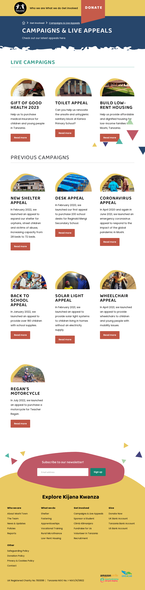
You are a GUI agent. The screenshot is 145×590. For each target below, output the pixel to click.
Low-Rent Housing (51, 538)
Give (111, 508)
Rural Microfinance (51, 533)
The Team (13, 518)
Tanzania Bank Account (122, 523)
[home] (24, 23)
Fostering (46, 518)
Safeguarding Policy (18, 550)
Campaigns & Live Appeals (88, 513)
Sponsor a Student (84, 518)
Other (10, 545)
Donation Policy (15, 555)
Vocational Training (52, 528)
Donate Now (115, 513)
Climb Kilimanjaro (83, 523)
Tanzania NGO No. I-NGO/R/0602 (65, 580)
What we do (53, 8)
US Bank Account (118, 528)
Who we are (37, 8)
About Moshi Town (17, 513)
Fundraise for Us (83, 528)
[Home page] (20, 8)
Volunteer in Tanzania (86, 533)
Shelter (45, 513)
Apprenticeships (50, 523)
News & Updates (16, 523)
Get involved (70, 8)
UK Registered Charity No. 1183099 (25, 580)
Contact (12, 565)
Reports (11, 533)
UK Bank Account (118, 518)
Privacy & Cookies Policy (20, 560)
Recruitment (81, 538)
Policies (11, 528)
